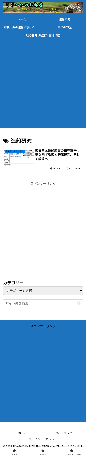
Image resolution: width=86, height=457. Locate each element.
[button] (78, 303)
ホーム (22, 433)
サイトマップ (63, 433)
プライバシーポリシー (43, 439)
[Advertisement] (43, 82)
